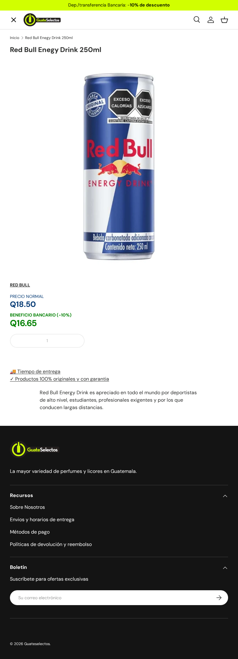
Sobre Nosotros (27, 507)
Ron (19, 200)
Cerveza (25, 132)
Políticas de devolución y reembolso (51, 544)
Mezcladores (30, 155)
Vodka (22, 110)
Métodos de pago (30, 532)
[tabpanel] (119, 400)
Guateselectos (37, 643)
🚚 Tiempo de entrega (35, 371)
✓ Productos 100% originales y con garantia (59, 379)
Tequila (23, 87)
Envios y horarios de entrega (42, 519)
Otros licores (31, 177)
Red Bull (20, 285)
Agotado (159, 340)
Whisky (24, 64)
